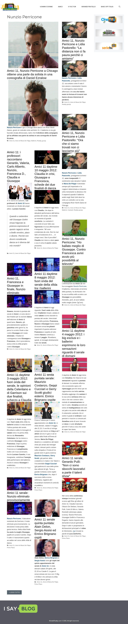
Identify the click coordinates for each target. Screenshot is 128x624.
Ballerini (33, 141)
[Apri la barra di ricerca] (119, 6)
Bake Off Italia (107, 6)
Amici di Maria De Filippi (22, 141)
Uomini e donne (46, 6)
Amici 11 (12, 141)
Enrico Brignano (51, 558)
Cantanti (70, 210)
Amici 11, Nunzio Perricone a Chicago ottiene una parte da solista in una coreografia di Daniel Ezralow (32, 74)
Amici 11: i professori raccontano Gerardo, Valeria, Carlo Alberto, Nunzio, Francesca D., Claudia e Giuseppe (18, 167)
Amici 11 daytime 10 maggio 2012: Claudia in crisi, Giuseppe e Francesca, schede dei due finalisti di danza (45, 177)
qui (74, 531)
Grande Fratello (88, 6)
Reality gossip (41, 141)
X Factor (72, 6)
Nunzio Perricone (80, 286)
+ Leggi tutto (14, 592)
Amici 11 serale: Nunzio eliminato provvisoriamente (18, 496)
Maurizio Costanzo (41, 456)
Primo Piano (38, 490)
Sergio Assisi (39, 561)
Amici (60, 6)
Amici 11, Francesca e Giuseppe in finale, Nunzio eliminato (16, 285)
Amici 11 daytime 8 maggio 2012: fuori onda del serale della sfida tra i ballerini (45, 281)
